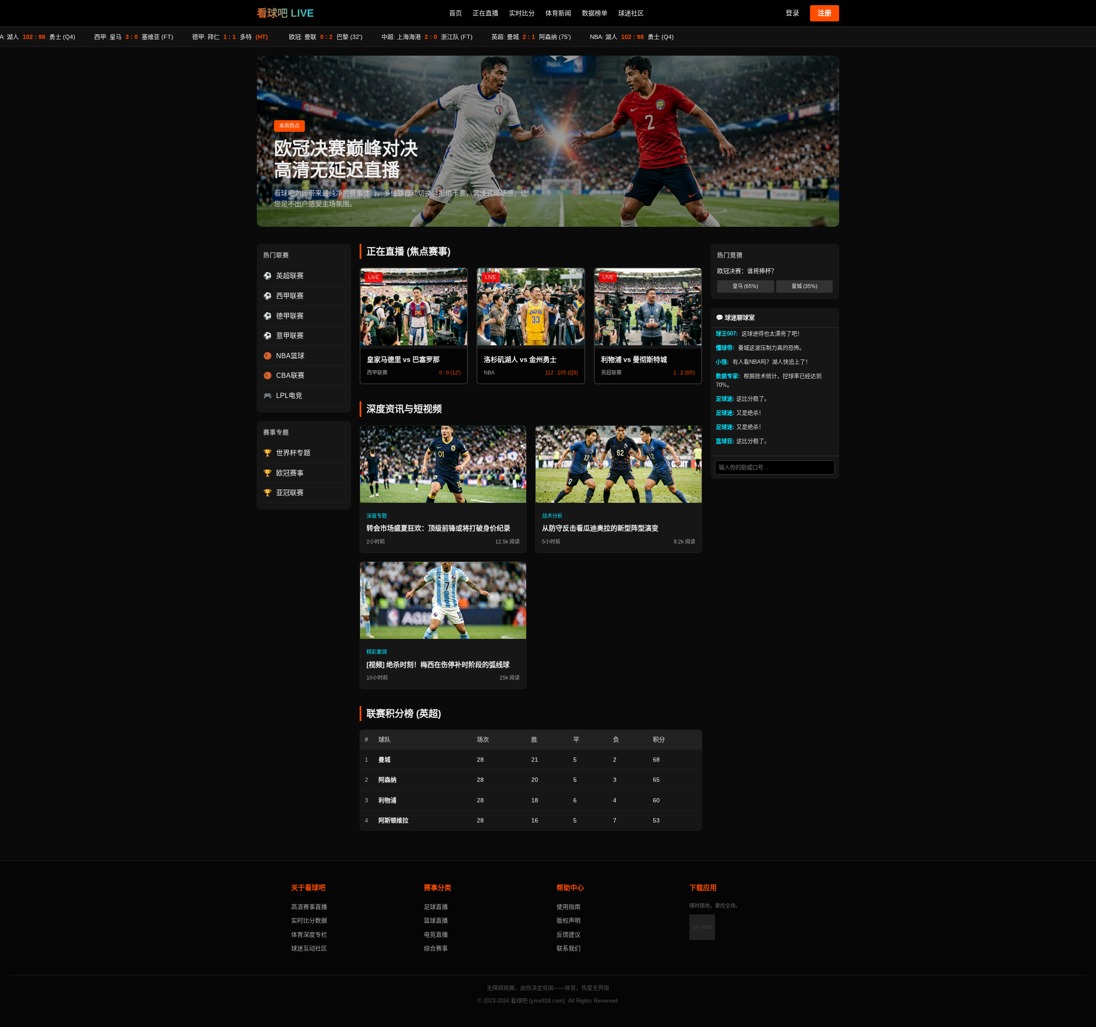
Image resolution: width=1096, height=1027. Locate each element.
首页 (455, 13)
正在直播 (485, 13)
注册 (824, 13)
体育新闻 (558, 13)
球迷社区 (631, 13)
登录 (792, 13)
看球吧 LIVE (285, 13)
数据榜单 (595, 13)
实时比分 (522, 13)
